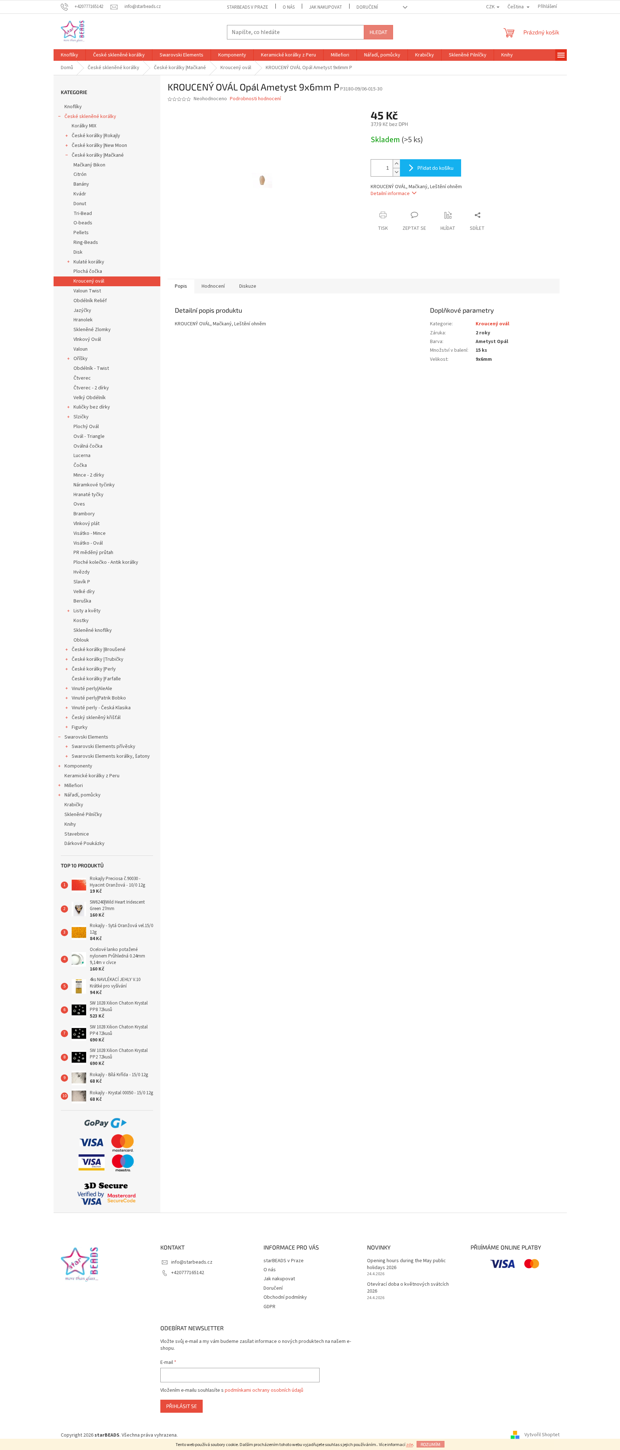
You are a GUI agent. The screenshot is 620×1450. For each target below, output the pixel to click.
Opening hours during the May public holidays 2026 (406, 1264)
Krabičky (73, 804)
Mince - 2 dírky (88, 475)
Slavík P (81, 582)
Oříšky (80, 358)
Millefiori (73, 785)
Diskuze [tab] (247, 286)
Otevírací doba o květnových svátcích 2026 (408, 1288)
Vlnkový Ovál (87, 339)
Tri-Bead (82, 213)
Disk (78, 252)
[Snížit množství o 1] (396, 172)
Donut (79, 203)
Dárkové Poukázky (84, 843)
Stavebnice (76, 834)
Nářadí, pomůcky (82, 795)
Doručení (367, 7)
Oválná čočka (87, 446)
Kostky (81, 620)
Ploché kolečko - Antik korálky (105, 562)
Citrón (80, 174)
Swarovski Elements (86, 737)
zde (409, 1445)
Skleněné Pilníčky (83, 814)
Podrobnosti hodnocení (255, 99)
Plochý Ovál (86, 426)
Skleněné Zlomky (92, 329)
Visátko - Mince (89, 533)
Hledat (378, 32)
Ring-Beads (85, 242)
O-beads (82, 223)
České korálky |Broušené (99, 649)
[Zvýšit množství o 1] (396, 164)
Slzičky (81, 416)
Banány (81, 184)
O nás (289, 7)
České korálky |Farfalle (96, 678)
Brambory (84, 513)
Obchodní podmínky (285, 1297)
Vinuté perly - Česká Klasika (101, 707)
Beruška (82, 601)
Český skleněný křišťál (96, 717)
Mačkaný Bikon (89, 165)
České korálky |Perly (94, 669)
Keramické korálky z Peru (91, 775)
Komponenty (78, 766)
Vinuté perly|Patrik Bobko (99, 698)
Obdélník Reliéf (90, 300)
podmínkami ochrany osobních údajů (264, 1390)
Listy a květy (87, 610)
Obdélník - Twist (91, 368)
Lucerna (81, 455)
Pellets (81, 232)
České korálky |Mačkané (98, 155)
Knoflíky (73, 106)
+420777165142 (187, 1272)
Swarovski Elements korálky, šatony (111, 756)
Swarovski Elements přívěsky (103, 746)
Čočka (80, 465)
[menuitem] (69, 55)
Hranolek (83, 320)
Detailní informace (390, 193)
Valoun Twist (87, 291)
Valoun (80, 349)
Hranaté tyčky (88, 494)
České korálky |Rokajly (96, 135)
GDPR (269, 1306)
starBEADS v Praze (247, 7)
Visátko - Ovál (88, 543)
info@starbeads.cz (191, 1262)
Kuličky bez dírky (91, 407)
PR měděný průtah (93, 552)
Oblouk (81, 640)
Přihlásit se (181, 1406)
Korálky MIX (84, 126)
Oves (79, 504)
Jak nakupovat (325, 7)
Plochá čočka (87, 271)
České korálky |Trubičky (97, 659)
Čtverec (82, 378)
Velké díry (84, 591)
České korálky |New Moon (99, 145)
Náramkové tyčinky (94, 485)
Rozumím (430, 1444)
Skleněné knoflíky (92, 630)
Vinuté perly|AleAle (92, 688)
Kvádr (79, 194)
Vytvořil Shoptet (542, 1435)
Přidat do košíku (435, 168)
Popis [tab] (181, 286)
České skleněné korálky (90, 116)
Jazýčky (82, 310)
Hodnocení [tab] (213, 286)
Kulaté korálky (88, 262)
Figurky (80, 727)
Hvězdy (81, 572)
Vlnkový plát (86, 523)
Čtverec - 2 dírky (91, 388)
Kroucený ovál (88, 281)
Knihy (70, 824)
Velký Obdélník (89, 397)
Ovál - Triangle (89, 436)
